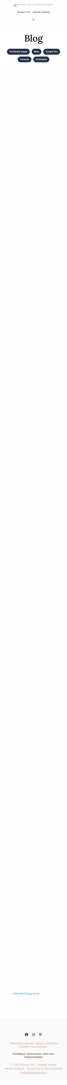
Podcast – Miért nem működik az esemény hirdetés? (31, 461)
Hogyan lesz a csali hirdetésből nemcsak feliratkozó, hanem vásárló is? (31, 260)
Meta (36, 51)
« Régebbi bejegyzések (25, 993)
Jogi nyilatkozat (39, 1046)
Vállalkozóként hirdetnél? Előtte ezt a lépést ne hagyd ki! (31, 758)
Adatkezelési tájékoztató (21, 1043)
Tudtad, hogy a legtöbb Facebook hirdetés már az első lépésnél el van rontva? (31, 655)
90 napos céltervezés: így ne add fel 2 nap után (31, 851)
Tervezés (24, 59)
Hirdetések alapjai (18, 51)
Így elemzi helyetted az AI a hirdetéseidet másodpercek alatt (30, 159)
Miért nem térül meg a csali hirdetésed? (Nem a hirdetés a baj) (31, 366)
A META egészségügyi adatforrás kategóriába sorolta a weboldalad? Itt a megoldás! (30, 952)
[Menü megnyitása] (33, 20)
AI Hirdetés (41, 59)
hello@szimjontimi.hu (33, 1072)
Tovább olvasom (24, 192)
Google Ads (52, 51)
